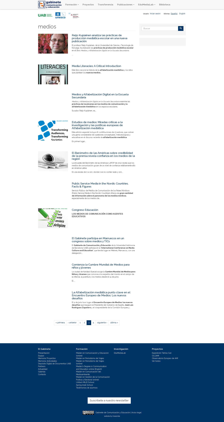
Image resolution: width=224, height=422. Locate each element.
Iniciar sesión (155, 14)
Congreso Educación (85, 209)
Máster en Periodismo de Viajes (90, 358)
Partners (41, 366)
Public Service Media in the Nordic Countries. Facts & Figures (100, 185)
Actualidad (42, 369)
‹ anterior (72, 322)
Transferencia (105, 4)
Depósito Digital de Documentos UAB (54, 363)
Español (174, 14)
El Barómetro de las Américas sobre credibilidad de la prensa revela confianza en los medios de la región (103, 155)
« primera (60, 322)
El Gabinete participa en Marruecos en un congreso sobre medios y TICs (98, 240)
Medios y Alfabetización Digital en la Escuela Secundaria (100, 96)
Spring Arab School (84, 385)
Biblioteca (164, 4)
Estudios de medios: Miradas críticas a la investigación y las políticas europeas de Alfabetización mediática (97, 125)
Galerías (41, 371)
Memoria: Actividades (47, 361)
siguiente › (102, 322)
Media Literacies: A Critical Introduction (96, 66)
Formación (71, 4)
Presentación (44, 353)
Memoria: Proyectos (47, 358)
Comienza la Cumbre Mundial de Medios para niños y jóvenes (101, 266)
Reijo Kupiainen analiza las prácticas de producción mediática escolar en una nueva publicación (99, 38)
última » (114, 322)
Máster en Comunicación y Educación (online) (92, 354)
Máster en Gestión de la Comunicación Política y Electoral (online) (93, 378)
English (182, 14)
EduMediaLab (146, 4)
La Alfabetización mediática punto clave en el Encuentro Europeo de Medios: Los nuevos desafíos (101, 295)
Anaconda (116, 416)
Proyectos (88, 4)
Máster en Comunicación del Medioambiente (88, 372)
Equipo (41, 356)
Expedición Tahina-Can (162, 353)
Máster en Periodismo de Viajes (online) (90, 362)
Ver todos (156, 361)
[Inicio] (50, 4)
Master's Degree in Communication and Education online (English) (91, 367)
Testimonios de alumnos (86, 388)
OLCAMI (155, 356)
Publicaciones (125, 4)
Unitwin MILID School (85, 382)
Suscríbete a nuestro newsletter (109, 400)
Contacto (42, 374)
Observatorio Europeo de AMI (165, 358)
